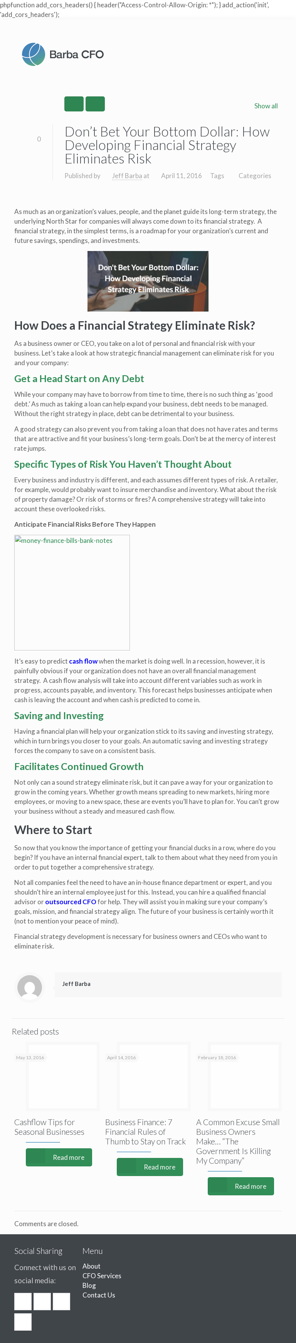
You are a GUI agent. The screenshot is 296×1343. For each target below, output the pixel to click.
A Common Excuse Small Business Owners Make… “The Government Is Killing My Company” (238, 1141)
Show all (266, 106)
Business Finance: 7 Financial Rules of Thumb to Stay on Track (145, 1131)
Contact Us (98, 1295)
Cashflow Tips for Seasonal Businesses (49, 1126)
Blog (89, 1285)
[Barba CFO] (63, 54)
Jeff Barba (127, 176)
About (91, 1266)
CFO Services (101, 1276)
